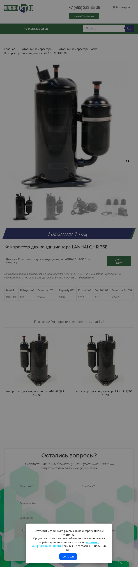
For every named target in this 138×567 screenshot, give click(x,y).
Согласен (68, 556)
